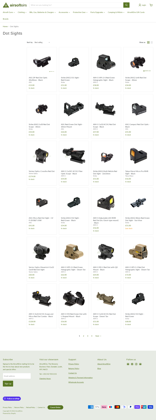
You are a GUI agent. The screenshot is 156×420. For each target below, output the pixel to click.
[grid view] (148, 42)
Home (5, 26)
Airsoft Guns (8, 12)
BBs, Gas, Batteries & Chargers (41, 12)
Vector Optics (33, 272)
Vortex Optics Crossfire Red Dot (42, 171)
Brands (5, 19)
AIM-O (95, 82)
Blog (99, 368)
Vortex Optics (33, 173)
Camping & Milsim (115, 12)
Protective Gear (79, 12)
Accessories (64, 12)
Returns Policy (73, 368)
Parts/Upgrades (97, 12)
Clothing (21, 12)
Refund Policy (30, 407)
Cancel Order (55, 407)
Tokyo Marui (129, 176)
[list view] (151, 42)
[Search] (126, 5)
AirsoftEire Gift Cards (136, 12)
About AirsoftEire (103, 364)
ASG (30, 82)
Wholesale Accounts (76, 382)
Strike (63, 82)
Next (97, 336)
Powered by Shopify (9, 413)
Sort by (30, 42)
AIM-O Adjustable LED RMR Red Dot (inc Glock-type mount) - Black (105, 220)
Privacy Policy (73, 364)
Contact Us (72, 373)
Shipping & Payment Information (80, 378)
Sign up (8, 383)
